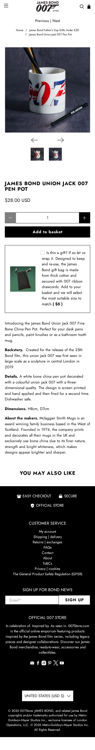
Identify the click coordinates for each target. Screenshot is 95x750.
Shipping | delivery (47, 536)
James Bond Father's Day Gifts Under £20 (54, 30)
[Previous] (34, 140)
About (47, 558)
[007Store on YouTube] (62, 664)
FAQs (48, 547)
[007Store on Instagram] (44, 664)
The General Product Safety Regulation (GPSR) (47, 573)
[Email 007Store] (32, 664)
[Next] (61, 140)
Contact (47, 552)
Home (19, 30)
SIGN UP (74, 600)
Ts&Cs (47, 563)
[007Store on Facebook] (38, 664)
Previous (42, 21)
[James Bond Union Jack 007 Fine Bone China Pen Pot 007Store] (47, 89)
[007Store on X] (55, 664)
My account (47, 531)
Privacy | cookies (47, 568)
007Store (26, 711)
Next (56, 21)
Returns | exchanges (47, 542)
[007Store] (47, 6)
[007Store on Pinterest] (49, 664)
